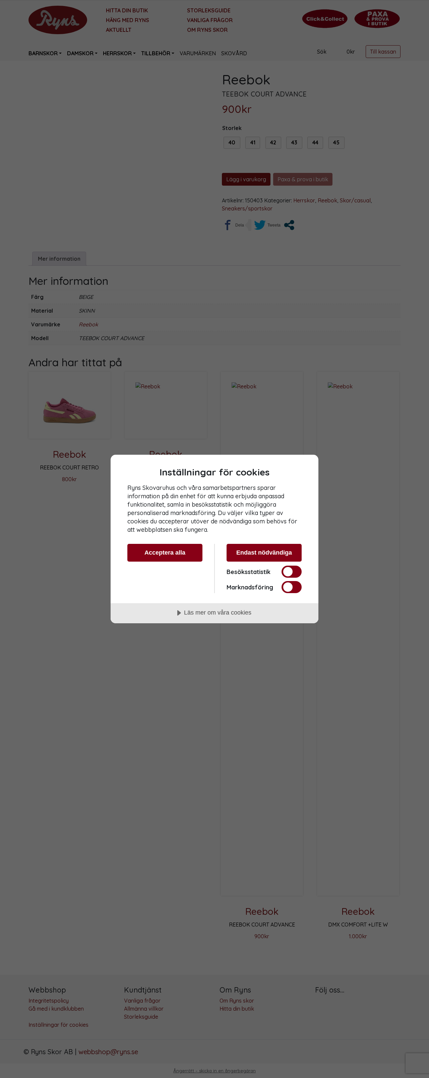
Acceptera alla (164, 552)
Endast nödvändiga (264, 552)
